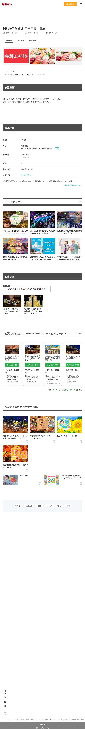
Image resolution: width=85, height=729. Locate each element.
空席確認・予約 (12, 365)
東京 (39, 506)
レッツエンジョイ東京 (13, 719)
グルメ (49, 506)
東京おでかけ (44, 719)
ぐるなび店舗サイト (27, 175)
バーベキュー (57, 390)
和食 (59, 506)
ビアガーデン (68, 390)
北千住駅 (29, 506)
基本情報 (10, 128)
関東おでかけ (25, 719)
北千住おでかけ (64, 719)
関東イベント (34, 719)
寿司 (68, 506)
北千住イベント (74, 719)
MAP (57, 148)
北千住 (18, 506)
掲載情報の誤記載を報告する (72, 185)
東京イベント (53, 719)
